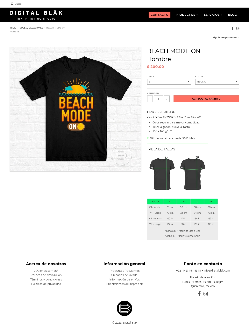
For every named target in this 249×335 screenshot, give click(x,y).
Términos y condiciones (46, 279)
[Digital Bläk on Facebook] (232, 28)
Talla (150, 76)
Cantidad (153, 93)
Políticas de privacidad (46, 284)
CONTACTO (159, 14)
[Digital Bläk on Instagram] (237, 28)
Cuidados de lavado (124, 275)
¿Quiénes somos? (46, 271)
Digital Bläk (130, 322)
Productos (185, 14)
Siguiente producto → (226, 37)
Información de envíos (124, 279)
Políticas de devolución (46, 275)
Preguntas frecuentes (124, 271)
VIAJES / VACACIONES (31, 28)
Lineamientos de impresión (124, 284)
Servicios (212, 14)
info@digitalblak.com (217, 270)
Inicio (13, 28)
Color (199, 76)
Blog (232, 14)
